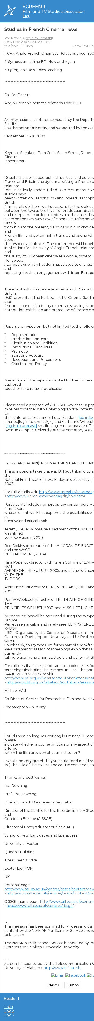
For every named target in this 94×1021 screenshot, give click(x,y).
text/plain (11, 46)
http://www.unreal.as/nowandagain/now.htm (45, 496)
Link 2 (9, 1011)
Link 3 (9, 1015)
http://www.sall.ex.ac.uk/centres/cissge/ (40, 906)
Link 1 (8, 1007)
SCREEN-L (34, 6)
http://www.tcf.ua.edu (63, 968)
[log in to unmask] (38, 38)
